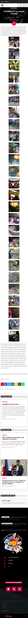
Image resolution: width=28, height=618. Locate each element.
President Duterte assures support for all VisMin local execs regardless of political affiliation (14, 482)
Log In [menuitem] (2, 1)
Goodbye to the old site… (11, 404)
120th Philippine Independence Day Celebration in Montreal (13, 438)
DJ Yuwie (7, 379)
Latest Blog (13, 8)
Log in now (22, 502)
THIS (12, 602)
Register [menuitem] (7, 1)
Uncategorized (5, 401)
